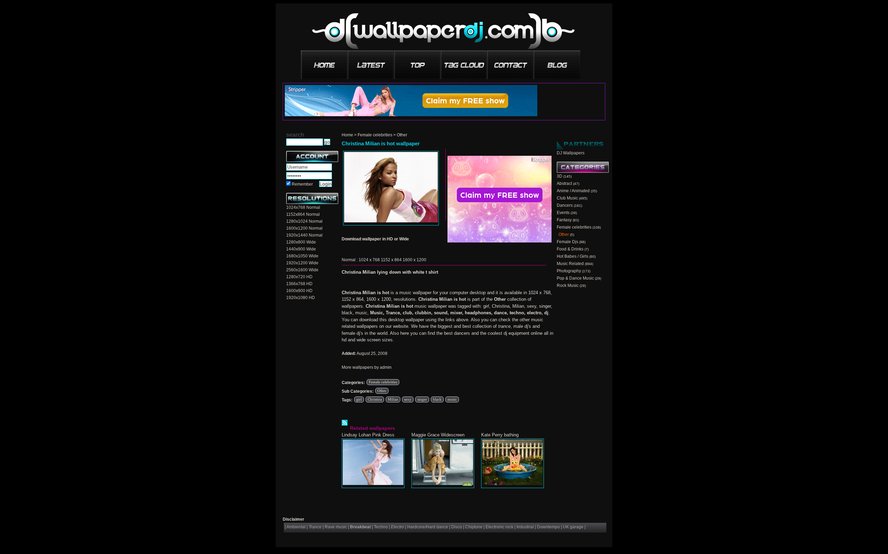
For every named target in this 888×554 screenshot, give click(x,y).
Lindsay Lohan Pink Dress (368, 434)
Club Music (567, 198)
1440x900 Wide (301, 249)
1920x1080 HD (300, 297)
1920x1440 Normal (304, 235)
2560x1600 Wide (302, 269)
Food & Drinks (570, 249)
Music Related (570, 263)
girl (359, 399)
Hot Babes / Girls (572, 256)
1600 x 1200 (414, 259)
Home (347, 135)
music (452, 399)
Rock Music (568, 285)
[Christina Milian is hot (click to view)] (391, 188)
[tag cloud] (464, 62)
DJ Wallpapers (570, 153)
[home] (324, 62)
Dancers (565, 205)
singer (422, 399)
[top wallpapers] (417, 62)
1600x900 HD (299, 290)
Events (563, 212)
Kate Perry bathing (500, 434)
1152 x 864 (391, 259)
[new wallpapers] (371, 62)
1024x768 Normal (303, 207)
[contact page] (510, 62)
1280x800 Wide (301, 242)
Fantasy (564, 220)
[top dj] (557, 62)
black (437, 399)
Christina (375, 399)
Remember (302, 184)
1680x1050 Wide (302, 256)
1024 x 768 (369, 259)
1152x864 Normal (303, 214)
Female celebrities (375, 135)
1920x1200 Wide (302, 263)
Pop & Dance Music (575, 278)
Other (402, 135)
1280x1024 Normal (304, 221)
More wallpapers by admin (367, 367)
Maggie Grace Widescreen (437, 434)
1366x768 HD (299, 283)
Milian (393, 399)
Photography (569, 271)
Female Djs (567, 241)
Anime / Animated (573, 190)
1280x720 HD (299, 276)
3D (559, 176)
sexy (407, 399)
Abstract (564, 183)
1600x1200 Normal (304, 228)
